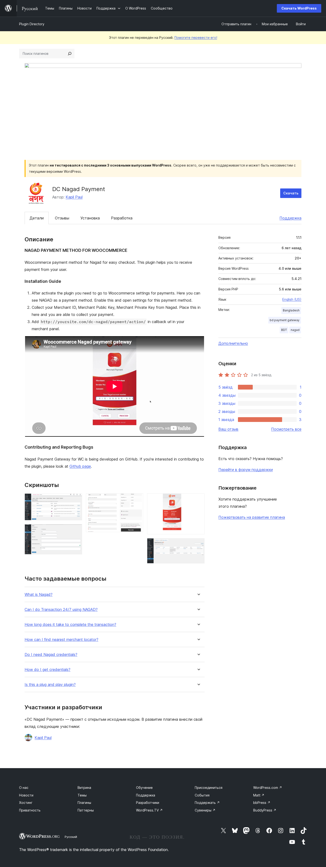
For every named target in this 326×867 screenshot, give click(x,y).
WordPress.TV (149, 810)
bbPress (261, 803)
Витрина (84, 788)
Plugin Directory (31, 24)
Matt (258, 795)
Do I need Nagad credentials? (51, 654)
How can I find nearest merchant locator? (61, 639)
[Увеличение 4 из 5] (198, 499)
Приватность (30, 810)
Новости (26, 795)
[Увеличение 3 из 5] (136, 499)
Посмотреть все (286, 429)
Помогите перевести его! (195, 37)
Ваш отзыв (228, 429)
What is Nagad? (39, 594)
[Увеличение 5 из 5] (198, 544)
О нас (23, 788)
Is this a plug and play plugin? (50, 684)
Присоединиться (208, 788)
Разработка (121, 218)
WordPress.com (267, 788)
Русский (71, 837)
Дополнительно (233, 343)
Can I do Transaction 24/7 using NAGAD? (61, 609)
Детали (37, 218)
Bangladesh (291, 310)
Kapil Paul (74, 197)
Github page (80, 466)
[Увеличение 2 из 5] (75, 530)
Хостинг (25, 803)
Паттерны (86, 810)
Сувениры (205, 810)
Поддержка (290, 218)
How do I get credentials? (47, 669)
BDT (284, 330)
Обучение (144, 788)
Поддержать (207, 803)
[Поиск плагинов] (69, 53)
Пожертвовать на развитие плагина (251, 517)
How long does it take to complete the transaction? (70, 624)
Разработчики (147, 803)
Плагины (84, 803)
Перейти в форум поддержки (245, 469)
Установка (90, 218)
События (202, 795)
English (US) (291, 299)
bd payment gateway (285, 320)
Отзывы (62, 218)
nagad (295, 330)
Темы (82, 795)
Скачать (290, 193)
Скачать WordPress (299, 8)
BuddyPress (264, 810)
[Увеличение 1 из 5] (75, 499)
